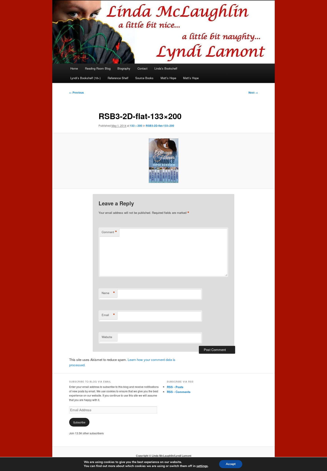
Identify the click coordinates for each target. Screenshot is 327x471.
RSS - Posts (175, 387)
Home (74, 68)
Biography (123, 68)
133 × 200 (136, 126)
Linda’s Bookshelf (165, 68)
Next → (253, 92)
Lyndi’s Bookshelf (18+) (85, 78)
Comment (109, 232)
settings (202, 466)
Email (108, 315)
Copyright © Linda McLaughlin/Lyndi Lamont (163, 456)
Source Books (144, 78)
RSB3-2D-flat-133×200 (160, 126)
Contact (142, 68)
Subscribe (79, 422)
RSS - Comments (178, 392)
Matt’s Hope (168, 78)
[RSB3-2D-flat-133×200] (163, 160)
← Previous (76, 92)
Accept (231, 464)
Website (107, 337)
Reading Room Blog (98, 68)
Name (108, 293)
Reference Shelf (118, 78)
